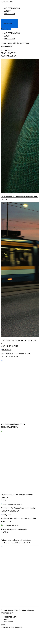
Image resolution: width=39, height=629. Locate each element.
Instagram (9, 14)
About (7, 11)
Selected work (12, 8)
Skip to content (7, 2)
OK (22, 627)
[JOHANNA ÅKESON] (19, 4)
